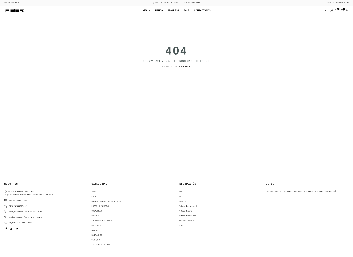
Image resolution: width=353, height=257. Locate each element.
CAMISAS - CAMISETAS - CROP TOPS (106, 201)
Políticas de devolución (187, 216)
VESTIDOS (95, 240)
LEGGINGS (95, 216)
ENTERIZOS (96, 225)
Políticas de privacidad (188, 206)
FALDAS (94, 230)
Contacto (182, 201)
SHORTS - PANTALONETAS (101, 221)
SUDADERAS (96, 211)
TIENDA (159, 10)
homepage (184, 66)
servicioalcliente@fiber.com (19, 200)
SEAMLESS (173, 10)
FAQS (181, 225)
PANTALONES (96, 235)
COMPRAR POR (338, 3)
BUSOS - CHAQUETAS (100, 206)
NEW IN (146, 10)
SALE (186, 10)
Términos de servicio (186, 221)
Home (181, 192)
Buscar (181, 196)
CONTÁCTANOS (202, 10)
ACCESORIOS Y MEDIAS (100, 245)
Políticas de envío (185, 211)
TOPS (93, 192)
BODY (93, 196)
